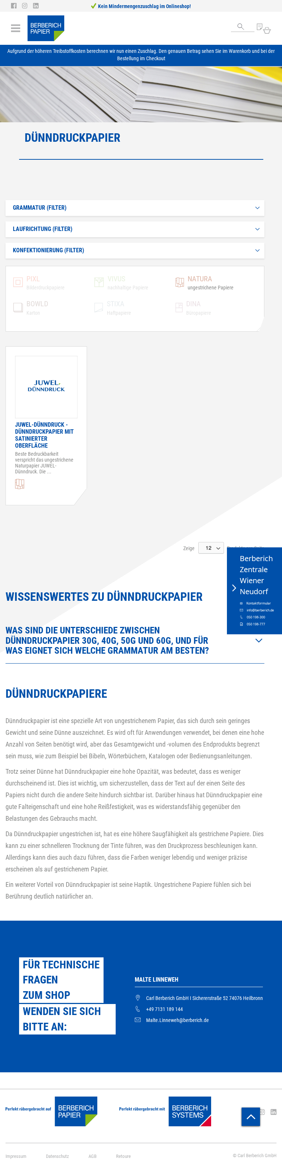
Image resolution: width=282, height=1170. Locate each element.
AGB (92, 1156)
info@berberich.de (260, 610)
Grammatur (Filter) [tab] (39, 207)
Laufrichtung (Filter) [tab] (42, 228)
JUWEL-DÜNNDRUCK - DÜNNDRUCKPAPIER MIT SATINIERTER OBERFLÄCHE (44, 435)
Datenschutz (57, 1156)
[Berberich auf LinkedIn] (36, 6)
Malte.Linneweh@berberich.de (177, 1020)
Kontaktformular (258, 603)
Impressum (16, 1156)
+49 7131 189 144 (164, 1009)
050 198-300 (256, 617)
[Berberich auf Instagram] (27, 6)
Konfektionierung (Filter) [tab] (48, 250)
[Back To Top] (251, 1117)
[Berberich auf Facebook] (16, 6)
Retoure (123, 1156)
